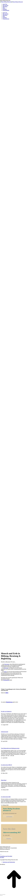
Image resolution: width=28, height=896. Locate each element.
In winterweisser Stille (6, 796)
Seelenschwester (4, 731)
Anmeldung (8, 838)
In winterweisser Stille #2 (6, 764)
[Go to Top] (14, 892)
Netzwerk (6, 667)
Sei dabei (2, 857)
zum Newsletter (9, 816)
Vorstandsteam (6, 680)
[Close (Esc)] (0, 894)
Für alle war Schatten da (6, 711)
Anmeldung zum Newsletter (6, 856)
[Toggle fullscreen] (3, 894)
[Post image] (3, 710)
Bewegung (6, 664)
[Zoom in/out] (4, 894)
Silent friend (3, 780)
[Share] (1, 894)
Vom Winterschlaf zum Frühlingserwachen (10, 748)
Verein (5, 671)
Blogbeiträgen (9, 702)
